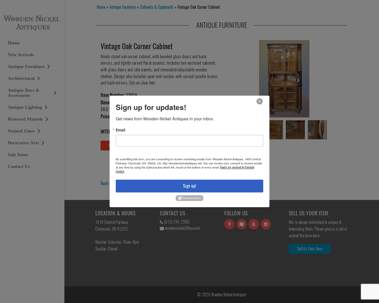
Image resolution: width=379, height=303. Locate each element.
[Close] (259, 101)
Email (120, 130)
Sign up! (189, 186)
